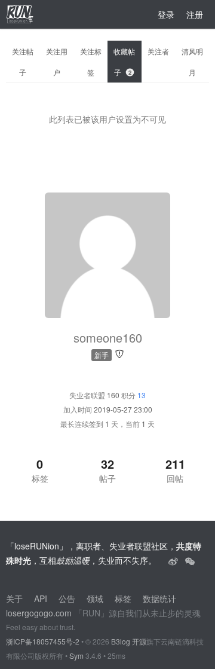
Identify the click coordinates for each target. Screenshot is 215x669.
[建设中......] (190, 560)
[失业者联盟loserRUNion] (174, 560)
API (40, 598)
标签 (123, 598)
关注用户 (56, 61)
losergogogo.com (39, 613)
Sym (76, 655)
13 (141, 395)
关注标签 (91, 61)
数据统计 (159, 598)
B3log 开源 (128, 641)
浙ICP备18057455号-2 (42, 641)
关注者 (158, 51)
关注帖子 (22, 61)
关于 (14, 598)
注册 (194, 14)
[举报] (119, 353)
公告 (67, 598)
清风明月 (192, 61)
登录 (166, 14)
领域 (95, 598)
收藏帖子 (124, 61)
